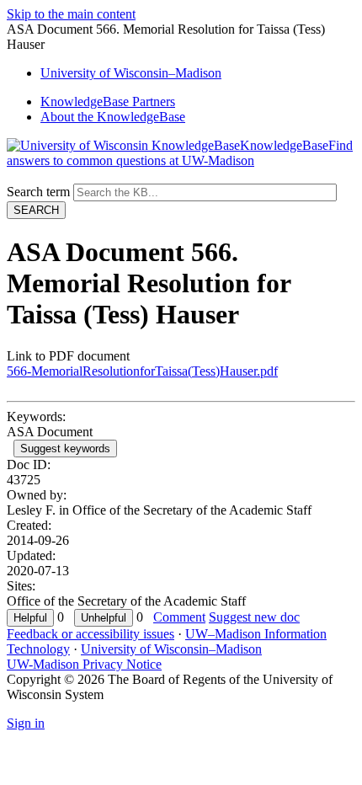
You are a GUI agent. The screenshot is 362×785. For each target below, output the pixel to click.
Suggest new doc (254, 617)
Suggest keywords (65, 448)
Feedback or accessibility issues (90, 634)
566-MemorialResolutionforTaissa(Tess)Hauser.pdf (142, 371)
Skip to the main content (71, 14)
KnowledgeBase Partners (107, 101)
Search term (38, 191)
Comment (179, 617)
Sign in (26, 723)
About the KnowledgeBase (112, 116)
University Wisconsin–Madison (130, 73)
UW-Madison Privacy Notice (84, 664)
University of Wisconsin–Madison (171, 649)
